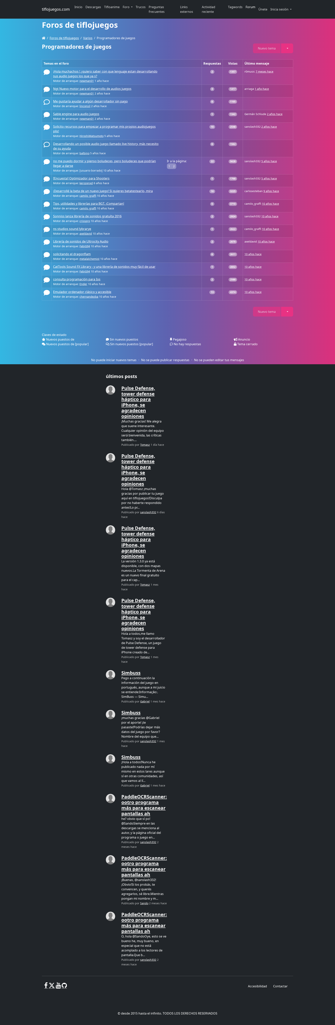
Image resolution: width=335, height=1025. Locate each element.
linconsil (84, 106)
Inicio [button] (78, 7)
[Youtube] (58, 987)
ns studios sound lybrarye (72, 229)
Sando (144, 903)
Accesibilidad (257, 986)
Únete (262, 9)
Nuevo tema (267, 48)
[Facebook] (46, 987)
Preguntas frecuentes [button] (157, 9)
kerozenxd (86, 183)
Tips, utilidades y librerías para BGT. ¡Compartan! (88, 203)
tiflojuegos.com (56, 9)
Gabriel (145, 701)
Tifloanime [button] (112, 7)
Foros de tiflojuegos (64, 38)
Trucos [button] (141, 7)
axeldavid (85, 233)
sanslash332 (148, 512)
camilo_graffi (87, 196)
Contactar (280, 986)
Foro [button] (126, 7)
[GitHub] (64, 987)
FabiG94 (84, 246)
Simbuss (131, 672)
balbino (84, 153)
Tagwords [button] (235, 7)
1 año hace (262, 89)
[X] (52, 987)
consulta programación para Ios (76, 279)
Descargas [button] (93, 7)
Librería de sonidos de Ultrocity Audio (80, 241)
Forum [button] (250, 7)
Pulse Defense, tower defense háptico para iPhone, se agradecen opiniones (138, 402)
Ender (83, 284)
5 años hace (269, 161)
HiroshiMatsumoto (91, 136)
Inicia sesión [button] (279, 9)
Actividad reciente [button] (208, 9)
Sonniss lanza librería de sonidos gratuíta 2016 (87, 216)
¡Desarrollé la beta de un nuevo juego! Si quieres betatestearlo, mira (103, 191)
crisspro (84, 221)
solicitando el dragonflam (72, 254)
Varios (87, 38)
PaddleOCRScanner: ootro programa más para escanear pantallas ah (144, 804)
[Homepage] (43, 38)
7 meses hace (264, 71)
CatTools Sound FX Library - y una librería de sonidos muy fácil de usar (104, 266)
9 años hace (271, 191)
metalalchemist (89, 259)
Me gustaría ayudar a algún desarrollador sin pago (90, 101)
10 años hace (270, 204)
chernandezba (88, 296)
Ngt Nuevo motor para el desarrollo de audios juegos (92, 89)
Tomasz (145, 445)
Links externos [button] (186, 9)
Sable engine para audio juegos (76, 114)
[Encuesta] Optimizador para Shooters (81, 178)
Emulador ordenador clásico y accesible (82, 292)
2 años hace (274, 114)
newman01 (86, 81)
